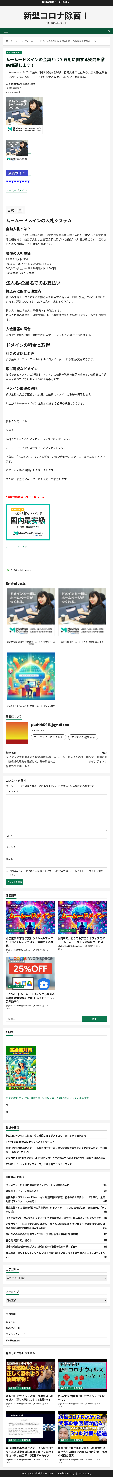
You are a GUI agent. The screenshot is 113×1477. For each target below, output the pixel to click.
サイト (9, 859)
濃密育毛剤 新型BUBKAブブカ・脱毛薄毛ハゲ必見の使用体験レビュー (42, 1246)
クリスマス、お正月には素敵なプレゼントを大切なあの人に (37, 1185)
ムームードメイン (14, 52)
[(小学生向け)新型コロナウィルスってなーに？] (82, 1375)
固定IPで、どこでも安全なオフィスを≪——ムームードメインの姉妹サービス (81, 940)
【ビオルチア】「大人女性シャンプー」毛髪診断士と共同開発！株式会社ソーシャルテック (53, 1217)
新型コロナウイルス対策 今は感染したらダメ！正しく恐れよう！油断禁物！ (47, 1135)
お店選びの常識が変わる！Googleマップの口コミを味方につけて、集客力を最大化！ (29, 941)
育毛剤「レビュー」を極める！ (22, 1191)
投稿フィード (13, 1328)
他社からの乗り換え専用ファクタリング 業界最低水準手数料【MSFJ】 (42, 1234)
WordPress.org (13, 1340)
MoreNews (84, 1473)
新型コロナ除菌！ (56, 15)
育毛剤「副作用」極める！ (20, 1240)
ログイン (10, 1322)
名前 (9, 835)
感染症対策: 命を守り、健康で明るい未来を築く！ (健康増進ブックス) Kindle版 (47, 1098)
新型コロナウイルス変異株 (19, 1388)
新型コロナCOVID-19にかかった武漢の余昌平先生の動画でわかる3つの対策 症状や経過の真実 (55, 1158)
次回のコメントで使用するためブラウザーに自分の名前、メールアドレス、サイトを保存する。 (56, 872)
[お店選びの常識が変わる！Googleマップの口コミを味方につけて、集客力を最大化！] (30, 917)
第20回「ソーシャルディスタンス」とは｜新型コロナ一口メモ (39, 1164)
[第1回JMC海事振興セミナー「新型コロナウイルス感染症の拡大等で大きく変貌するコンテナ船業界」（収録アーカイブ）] (30, 1427)
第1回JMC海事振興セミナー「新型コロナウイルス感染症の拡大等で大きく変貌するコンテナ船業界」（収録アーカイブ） (30, 1451)
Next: (82, 757)
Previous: (31, 759)
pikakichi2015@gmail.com (22, 83)
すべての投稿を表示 (83, 737)
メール (10, 847)
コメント (12, 791)
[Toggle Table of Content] (18, 210)
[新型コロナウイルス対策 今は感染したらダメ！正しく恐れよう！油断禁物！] (30, 1375)
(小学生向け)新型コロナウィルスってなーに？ (30, 1141)
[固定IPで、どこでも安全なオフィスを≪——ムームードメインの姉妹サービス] (82, 917)
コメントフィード (15, 1334)
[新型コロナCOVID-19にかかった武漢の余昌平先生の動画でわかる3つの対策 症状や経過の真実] (82, 1427)
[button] (6, 31)
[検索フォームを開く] (109, 31)
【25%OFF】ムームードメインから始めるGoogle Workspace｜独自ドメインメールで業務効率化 (30, 997)
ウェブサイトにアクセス (48, 737)
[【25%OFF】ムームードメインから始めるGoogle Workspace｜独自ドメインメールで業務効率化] (30, 973)
